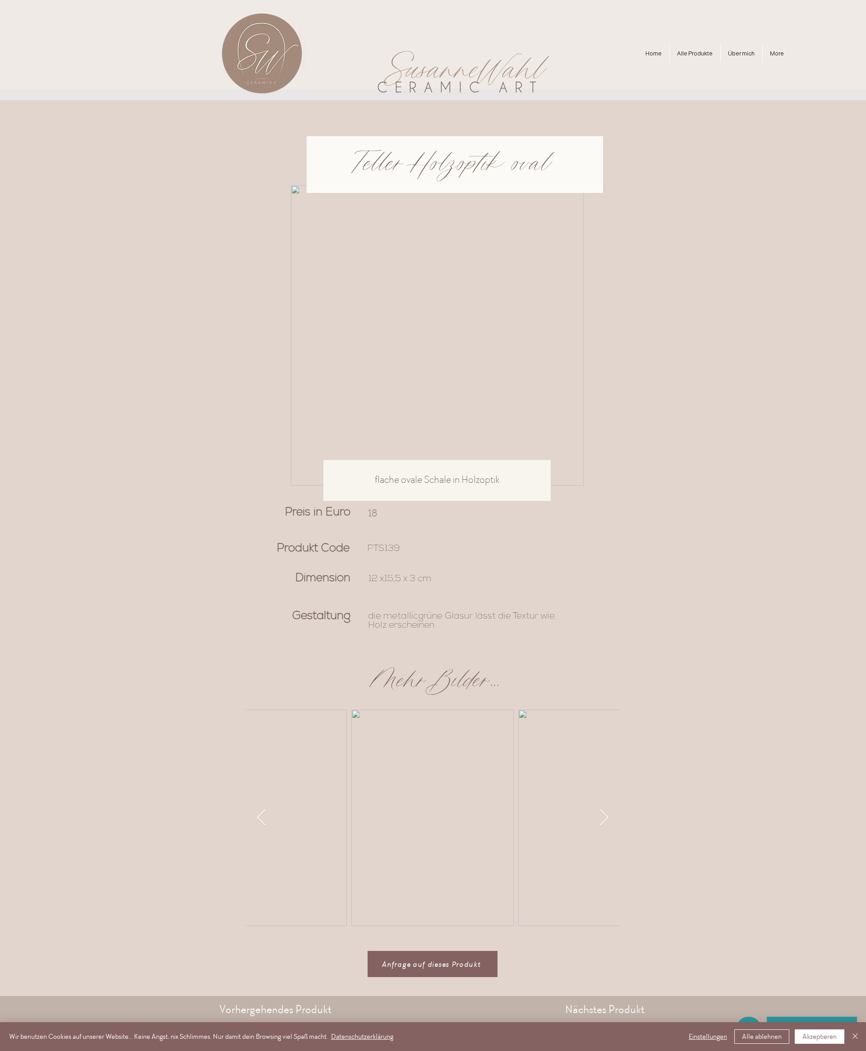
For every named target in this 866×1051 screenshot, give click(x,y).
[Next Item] (604, 818)
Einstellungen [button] (708, 1036)
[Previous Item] (261, 818)
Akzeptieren (819, 1036)
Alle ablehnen (762, 1036)
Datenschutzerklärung (362, 1036)
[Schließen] (855, 1036)
